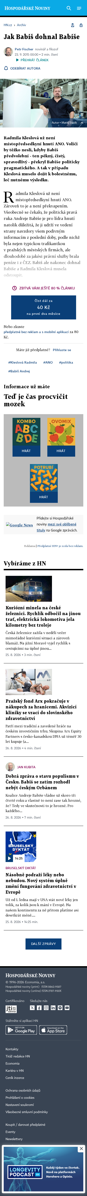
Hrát (26, 451)
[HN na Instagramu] (46, 1007)
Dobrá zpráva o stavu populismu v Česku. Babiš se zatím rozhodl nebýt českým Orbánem (42, 782)
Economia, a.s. (35, 982)
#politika (66, 362)
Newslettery (14, 1139)
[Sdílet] (72, 25)
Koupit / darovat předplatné (25, 1124)
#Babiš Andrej (19, 371)
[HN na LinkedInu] (53, 1007)
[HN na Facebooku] (39, 1007)
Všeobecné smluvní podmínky (27, 1112)
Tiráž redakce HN (18, 1056)
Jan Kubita (26, 767)
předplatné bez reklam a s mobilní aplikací (36, 332)
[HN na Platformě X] (32, 1007)
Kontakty (12, 1049)
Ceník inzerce (15, 1078)
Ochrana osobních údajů (23, 1090)
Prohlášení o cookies (20, 1097)
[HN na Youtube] (67, 1007)
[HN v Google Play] (21, 1030)
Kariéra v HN (15, 1070)
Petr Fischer (24, 49)
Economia (12, 1063)
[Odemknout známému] (81, 25)
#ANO (48, 362)
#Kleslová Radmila (22, 362)
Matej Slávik (69, 122)
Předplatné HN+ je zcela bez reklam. (60, 546)
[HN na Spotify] (60, 1007)
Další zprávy (43, 944)
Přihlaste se (62, 350)
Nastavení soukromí (20, 1105)
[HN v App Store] (53, 1030)
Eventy (10, 1132)
